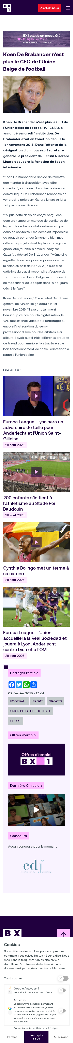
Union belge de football (30, 711)
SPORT (37, 701)
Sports (55, 701)
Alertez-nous (49, 8)
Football (18, 701)
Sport (15, 721)
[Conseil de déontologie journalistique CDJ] (36, 866)
